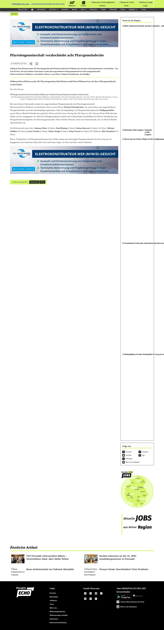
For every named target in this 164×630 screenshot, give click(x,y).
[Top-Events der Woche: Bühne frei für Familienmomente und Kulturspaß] (137, 189)
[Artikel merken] (36, 64)
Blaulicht (65, 9)
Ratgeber (132, 9)
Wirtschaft (113, 9)
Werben (102, 6)
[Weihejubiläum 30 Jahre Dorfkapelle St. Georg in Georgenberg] (137, 395)
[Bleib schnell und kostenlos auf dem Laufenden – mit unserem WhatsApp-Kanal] (137, 76)
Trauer (143, 9)
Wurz (42, 182)
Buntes (74, 9)
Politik (103, 9)
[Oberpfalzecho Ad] (48, 4)
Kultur (123, 9)
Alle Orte (52, 9)
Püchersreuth (34, 182)
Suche (126, 6)
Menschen (93, 9)
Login (145, 6)
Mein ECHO (22, 9)
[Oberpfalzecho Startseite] (20, 4)
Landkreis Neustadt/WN (19, 182)
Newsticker (41, 9)
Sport (83, 9)
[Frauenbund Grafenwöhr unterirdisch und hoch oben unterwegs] (137, 296)
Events (83, 6)
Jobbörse (71, 6)
